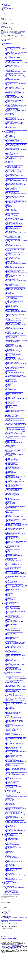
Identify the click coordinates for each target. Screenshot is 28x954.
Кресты (8, 386)
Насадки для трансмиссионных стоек (15, 92)
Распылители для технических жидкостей (16, 263)
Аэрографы (9, 663)
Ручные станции (10, 707)
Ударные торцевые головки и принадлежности (13, 561)
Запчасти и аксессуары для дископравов (16, 233)
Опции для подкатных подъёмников (15, 75)
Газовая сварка (10, 803)
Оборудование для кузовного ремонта (12, 672)
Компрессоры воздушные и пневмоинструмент (15, 360)
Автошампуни (9, 852)
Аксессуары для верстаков (12, 615)
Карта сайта (3, 936)
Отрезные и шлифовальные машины (15, 508)
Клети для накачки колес (12, 153)
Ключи (8, 547)
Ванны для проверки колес (13, 228)
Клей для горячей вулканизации (14, 868)
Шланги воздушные (11, 198)
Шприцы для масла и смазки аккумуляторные (13, 530)
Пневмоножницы (10, 475)
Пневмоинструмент (11, 397)
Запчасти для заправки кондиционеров (15, 705)
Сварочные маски (10, 804)
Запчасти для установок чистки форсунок (16, 431)
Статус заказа (4, 918)
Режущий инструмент (11, 556)
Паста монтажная (10, 207)
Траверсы (8, 56)
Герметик (8, 205)
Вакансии (5, 913)
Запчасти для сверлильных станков (15, 328)
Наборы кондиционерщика (13, 712)
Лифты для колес (10, 114)
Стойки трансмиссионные (12, 91)
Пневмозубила (9, 466)
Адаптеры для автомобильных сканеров (16, 449)
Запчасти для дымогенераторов (14, 442)
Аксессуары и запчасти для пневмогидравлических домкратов (14, 99)
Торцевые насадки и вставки (13, 549)
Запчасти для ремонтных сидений (14, 621)
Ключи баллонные (10, 231)
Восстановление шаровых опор (14, 346)
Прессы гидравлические (12, 82)
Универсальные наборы (12, 536)
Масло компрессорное (11, 399)
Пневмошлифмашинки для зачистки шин (16, 185)
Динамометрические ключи (13, 545)
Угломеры (8, 598)
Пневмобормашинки (11, 472)
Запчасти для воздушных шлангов (14, 320)
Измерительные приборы (12, 713)
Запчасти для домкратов (12, 104)
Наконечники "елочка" (12, 381)
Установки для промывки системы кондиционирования (14, 730)
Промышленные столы (12, 637)
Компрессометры (10, 445)
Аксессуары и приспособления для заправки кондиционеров (14, 718)
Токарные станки (10, 329)
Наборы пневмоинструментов (13, 468)
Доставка (24, 917)
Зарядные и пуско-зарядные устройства (16, 294)
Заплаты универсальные (12, 211)
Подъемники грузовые (11, 785)
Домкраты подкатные (11, 101)
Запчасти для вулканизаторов (13, 172)
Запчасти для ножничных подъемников (16, 71)
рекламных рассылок (18, 33)
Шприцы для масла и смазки (13, 504)
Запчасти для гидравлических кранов (15, 89)
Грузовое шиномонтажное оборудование (16, 737)
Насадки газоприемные (12, 306)
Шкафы (8, 634)
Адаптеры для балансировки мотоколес (16, 830)
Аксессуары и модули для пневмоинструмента (12, 491)
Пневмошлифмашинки (12, 464)
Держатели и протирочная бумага (14, 632)
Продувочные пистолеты (12, 467)
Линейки (8, 591)
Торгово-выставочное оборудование (15, 887)
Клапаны (8, 406)
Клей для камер (10, 864)
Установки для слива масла (13, 254)
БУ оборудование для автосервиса (11, 894)
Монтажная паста (10, 865)
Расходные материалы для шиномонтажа (16, 201)
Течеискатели (9, 724)
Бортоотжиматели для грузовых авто (15, 743)
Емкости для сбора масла (12, 262)
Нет (12, 23)
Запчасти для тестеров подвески (14, 237)
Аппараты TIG (10, 800)
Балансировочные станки (12, 145)
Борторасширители (11, 174)
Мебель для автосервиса (12, 602)
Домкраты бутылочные (12, 166)
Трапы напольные (10, 357)
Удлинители (9, 552)
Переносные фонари (11, 842)
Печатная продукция (11, 890)
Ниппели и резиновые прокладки (14, 721)
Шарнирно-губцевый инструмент (14, 555)
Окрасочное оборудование (9, 639)
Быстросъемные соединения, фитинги (15, 200)
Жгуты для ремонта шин (12, 222)
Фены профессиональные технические (15, 514)
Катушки (8, 303)
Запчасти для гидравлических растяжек (16, 689)
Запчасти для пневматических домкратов (16, 130)
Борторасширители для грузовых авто (15, 744)
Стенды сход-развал (8, 131)
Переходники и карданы (12, 554)
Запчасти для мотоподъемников (14, 80)
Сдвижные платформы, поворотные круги (16, 137)
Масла (7, 860)
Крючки (8, 629)
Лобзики (8, 515)
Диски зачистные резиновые (13, 220)
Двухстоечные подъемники (13, 47)
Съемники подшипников (12, 571)
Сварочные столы (10, 635)
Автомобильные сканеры (12, 447)
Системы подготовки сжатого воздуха (15, 658)
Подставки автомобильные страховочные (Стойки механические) (16, 341)
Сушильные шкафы (11, 633)
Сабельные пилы (10, 503)
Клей (7, 204)
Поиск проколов (10, 873)
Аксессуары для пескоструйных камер (15, 275)
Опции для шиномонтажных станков (15, 141)
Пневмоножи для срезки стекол (14, 484)
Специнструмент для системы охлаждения (16, 572)
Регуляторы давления (11, 405)
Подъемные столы (10, 95)
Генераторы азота (10, 192)
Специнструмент (10, 563)
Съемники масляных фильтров (13, 568)
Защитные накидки (11, 856)
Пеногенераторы (10, 840)
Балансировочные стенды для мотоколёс (16, 152)
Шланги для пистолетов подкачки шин (15, 182)
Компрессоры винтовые (12, 364)
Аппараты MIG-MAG (11, 791)
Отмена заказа (19, 918)
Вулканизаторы (10, 170)
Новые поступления (8, 43)
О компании (6, 1)
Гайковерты (9, 176)
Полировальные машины (12, 494)
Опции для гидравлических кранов (15, 88)
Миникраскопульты (11, 661)
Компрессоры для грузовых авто (14, 755)
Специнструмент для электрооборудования (11, 582)
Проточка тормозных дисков (13, 239)
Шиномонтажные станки (12, 140)
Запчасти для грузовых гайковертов (15, 763)
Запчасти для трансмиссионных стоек (15, 93)
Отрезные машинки (11, 469)
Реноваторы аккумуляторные (13, 525)
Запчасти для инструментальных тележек (16, 610)
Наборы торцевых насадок (12, 539)
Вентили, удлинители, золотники (14, 218)
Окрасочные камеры (11, 641)
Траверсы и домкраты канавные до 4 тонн (16, 62)
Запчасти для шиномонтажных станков (16, 144)
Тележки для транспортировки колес (15, 169)
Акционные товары (8, 884)
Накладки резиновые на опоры (14, 51)
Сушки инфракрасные (11, 651)
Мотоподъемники (10, 826)
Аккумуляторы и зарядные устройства (15, 506)
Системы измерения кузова (13, 693)
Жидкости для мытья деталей (13, 323)
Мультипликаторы (10, 569)
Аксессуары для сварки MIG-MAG (14, 812)
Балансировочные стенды (12, 829)
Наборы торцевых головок (12, 537)
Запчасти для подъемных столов (14, 96)
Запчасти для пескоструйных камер (15, 277)
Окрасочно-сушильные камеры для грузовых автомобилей (15, 735)
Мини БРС (9, 394)
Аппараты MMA (10, 799)
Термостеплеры (10, 694)
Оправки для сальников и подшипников (16, 576)
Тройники (8, 385)
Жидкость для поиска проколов (14, 223)
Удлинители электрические (13, 532)
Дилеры (5, 9)
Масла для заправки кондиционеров (15, 725)
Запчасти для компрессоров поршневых (16, 363)
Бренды (5, 4)
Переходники (9, 307)
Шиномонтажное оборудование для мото (16, 827)
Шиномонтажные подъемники (13, 158)
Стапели (8, 673)
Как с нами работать (6, 917)
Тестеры (8, 577)
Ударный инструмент (11, 558)
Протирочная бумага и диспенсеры (15, 358)
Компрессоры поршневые (12, 362)
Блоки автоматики (10, 403)
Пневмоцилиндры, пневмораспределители (16, 398)
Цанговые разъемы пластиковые (14, 393)
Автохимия (9, 851)
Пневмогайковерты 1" (11, 462)
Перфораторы (9, 512)
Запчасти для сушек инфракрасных (15, 652)
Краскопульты (9, 659)
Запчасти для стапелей (11, 674)
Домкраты (8, 162)
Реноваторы (9, 501)
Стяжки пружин (10, 344)
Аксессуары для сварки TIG (13, 813)
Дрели (7, 511)
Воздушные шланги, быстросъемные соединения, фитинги (15, 197)
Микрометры (9, 593)
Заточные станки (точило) (12, 517)
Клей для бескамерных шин (13, 866)
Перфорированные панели (12, 616)
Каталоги (16, 920)
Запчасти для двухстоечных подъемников (16, 52)
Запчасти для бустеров (11, 188)
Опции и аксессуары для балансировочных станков (12, 147)
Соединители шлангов (11, 389)
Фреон (8, 726)
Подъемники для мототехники (13, 79)
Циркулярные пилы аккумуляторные (15, 528)
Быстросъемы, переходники (13, 711)
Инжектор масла (10, 722)
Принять (25, 948)
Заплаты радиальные (11, 210)
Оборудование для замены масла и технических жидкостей (14, 246)
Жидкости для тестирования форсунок (15, 429)
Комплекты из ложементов (13, 542)
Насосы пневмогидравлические (14, 123)
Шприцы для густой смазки (13, 258)
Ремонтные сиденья (11, 620)
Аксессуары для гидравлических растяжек (16, 687)
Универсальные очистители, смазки (15, 853)
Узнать (2, 30)
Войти (2, 15)
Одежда (8, 888)
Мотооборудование (8, 825)
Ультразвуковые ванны (11, 298)
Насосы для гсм (10, 261)
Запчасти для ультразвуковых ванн (14, 301)
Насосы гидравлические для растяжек (15, 686)
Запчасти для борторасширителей (14, 175)
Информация (6, 5)
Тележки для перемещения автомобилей (16, 678)
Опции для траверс (11, 63)
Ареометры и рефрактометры (13, 450)
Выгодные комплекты (11, 54)
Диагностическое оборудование (11, 416)
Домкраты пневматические (13, 128)
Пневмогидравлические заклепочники (15, 481)
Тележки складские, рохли (12, 115)
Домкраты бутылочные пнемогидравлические (12, 337)
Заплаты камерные (11, 209)
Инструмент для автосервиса (10, 456)
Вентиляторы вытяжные (12, 309)
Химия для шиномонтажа (12, 862)
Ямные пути (9, 135)
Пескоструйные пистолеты (13, 271)
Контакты (5, 10)
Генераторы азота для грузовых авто (15, 747)
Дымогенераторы (10, 441)
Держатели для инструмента (13, 630)
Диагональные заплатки (12, 215)
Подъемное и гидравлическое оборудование (14, 45)
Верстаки (8, 613)
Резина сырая (9, 214)
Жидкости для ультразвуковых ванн (15, 300)
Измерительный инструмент (13, 589)
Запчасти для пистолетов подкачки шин (16, 184)
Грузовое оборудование (9, 733)
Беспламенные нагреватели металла (15, 516)
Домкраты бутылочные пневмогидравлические (12, 108)
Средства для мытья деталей (13, 874)
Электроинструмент (11, 507)
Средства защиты (10, 276)
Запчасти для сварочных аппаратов (15, 820)
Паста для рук (9, 881)
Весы (7, 715)
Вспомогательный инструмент (13, 587)
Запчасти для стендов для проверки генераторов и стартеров (15, 421)
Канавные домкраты (11, 759)
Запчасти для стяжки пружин (13, 345)
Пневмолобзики (10, 473)
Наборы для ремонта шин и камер (14, 224)
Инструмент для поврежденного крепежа (16, 585)
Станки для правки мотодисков (14, 833)
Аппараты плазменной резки (13, 801)
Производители (4, 921)
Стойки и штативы (11, 597)
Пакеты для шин (10, 227)
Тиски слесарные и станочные (13, 342)
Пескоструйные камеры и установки (15, 270)
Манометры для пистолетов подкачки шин (16, 180)
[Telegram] (17, 38)
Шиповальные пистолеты (12, 191)
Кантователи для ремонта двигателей (15, 288)
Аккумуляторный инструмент (13, 495)
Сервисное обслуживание (7, 920)
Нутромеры (9, 594)
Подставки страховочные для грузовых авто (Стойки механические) (16, 780)
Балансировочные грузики (12, 202)
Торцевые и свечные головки (13, 546)
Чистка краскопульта (11, 670)
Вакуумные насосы (11, 708)
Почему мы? (6, 909)
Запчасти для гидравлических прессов (15, 86)
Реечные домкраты (11, 118)
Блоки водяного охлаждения (13, 818)
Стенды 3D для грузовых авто (13, 753)
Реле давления (9, 402)
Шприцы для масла (11, 259)
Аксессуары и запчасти (12, 134)
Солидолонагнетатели (11, 257)
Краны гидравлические (12, 87)
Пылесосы (8, 848)
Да (9, 23)
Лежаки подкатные (11, 622)
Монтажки (9, 230)
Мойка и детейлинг (8, 834)
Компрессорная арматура (12, 401)
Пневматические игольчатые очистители (16, 476)
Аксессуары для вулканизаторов (14, 171)
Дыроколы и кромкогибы (12, 493)
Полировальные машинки (12, 510)
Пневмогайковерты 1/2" (12, 459)
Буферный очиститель (11, 872)
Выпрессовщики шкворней (13, 351)
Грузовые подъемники (11, 127)
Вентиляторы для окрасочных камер (15, 643)
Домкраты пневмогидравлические (14, 97)
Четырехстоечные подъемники (13, 53)
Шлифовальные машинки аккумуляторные (16, 524)
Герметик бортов (10, 870)
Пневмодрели (9, 471)
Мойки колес (9, 154)
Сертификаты (6, 911)
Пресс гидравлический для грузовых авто (16, 778)
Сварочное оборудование (12, 690)
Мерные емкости (10, 265)
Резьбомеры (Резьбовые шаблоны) (14, 600)
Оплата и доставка (8, 8)
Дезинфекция (9, 731)
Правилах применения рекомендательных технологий (9, 949)
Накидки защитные (11, 355)
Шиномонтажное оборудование (11, 139)
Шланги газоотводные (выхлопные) (15, 310)
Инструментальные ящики (12, 626)
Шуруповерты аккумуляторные (14, 521)
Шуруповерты (9, 498)
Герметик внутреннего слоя (13, 869)
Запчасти (5, 44)
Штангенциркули (10, 599)
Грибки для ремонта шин (12, 213)
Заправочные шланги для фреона (14, 720)
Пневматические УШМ (12, 482)
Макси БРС (9, 380)
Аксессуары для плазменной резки (14, 817)
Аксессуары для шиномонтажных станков (16, 143)
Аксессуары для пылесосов (13, 849)
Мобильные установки (12, 305)
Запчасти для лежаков (11, 624)
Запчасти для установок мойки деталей (16, 324)
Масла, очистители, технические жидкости (14, 859)
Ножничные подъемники (12, 66)
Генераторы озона (10, 353)
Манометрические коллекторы (13, 709)
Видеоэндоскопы (10, 453)
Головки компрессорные (12, 415)
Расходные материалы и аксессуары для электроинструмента (16, 520)
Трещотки (8, 550)
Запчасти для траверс (11, 65)
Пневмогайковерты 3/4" (12, 460)
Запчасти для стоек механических (14, 122)
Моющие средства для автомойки (14, 879)
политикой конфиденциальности (8, 32)
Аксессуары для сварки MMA (13, 811)
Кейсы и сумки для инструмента (14, 628)
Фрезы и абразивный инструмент (14, 219)
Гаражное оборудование (9, 235)
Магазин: (3, 36)
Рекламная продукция (8, 886)
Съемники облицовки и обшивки (14, 584)
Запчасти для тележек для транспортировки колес (12, 683)
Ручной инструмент (11, 217)
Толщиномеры (9, 446)
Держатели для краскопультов (13, 669)
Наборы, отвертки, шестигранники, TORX (16, 541)
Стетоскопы (9, 451)
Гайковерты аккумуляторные (13, 523)
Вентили (8, 384)
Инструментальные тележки (13, 606)
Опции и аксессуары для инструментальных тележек (13, 608)
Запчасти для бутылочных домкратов (15, 106)
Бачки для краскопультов (12, 667)
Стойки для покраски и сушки (13, 654)
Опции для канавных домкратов (14, 760)
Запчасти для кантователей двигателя (15, 289)
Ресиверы (8, 371)
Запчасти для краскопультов (13, 660)
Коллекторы (9, 396)
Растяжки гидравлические (12, 685)
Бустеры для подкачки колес (13, 187)
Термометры (9, 455)
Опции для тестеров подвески (13, 236)
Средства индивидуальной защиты (14, 359)
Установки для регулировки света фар (15, 423)
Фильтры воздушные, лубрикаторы (15, 372)
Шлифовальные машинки (12, 499)
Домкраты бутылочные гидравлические (16, 105)
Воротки (8, 551)
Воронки (8, 266)
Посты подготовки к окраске (13, 647)
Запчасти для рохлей (11, 117)
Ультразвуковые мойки (11, 432)
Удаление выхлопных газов (13, 302)
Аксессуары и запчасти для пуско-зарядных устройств (14, 296)
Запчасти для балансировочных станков (16, 149)
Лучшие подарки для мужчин (10, 892)
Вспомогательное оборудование (14, 354)
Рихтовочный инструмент (12, 691)
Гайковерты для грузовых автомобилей (16, 761)
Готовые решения (10, 604)
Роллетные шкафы (10, 638)
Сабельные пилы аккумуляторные (14, 527)
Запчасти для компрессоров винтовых (15, 367)
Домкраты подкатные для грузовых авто (16, 768)
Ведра (7, 625)
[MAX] (18, 38)
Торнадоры (9, 480)
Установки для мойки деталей (13, 322)
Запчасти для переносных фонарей (14, 350)
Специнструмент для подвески (14, 567)
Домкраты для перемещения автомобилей (16, 110)
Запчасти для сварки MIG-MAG (14, 792)
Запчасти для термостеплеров (13, 696)
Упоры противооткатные (12, 788)
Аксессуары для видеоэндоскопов (14, 454)
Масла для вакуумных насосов (13, 728)
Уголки (8, 388)
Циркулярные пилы (11, 502)
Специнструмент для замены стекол (15, 586)
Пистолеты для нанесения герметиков (15, 479)
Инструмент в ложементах (12, 543)
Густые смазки (9, 878)
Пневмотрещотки (10, 463)
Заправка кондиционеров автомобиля (12, 702)
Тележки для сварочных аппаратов (14, 807)
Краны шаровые (10, 407)
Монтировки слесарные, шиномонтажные (16, 700)
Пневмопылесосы (10, 486)
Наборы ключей (10, 538)
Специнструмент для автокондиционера (16, 573)
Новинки (5, 3)
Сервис (5, 7)
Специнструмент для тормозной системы (16, 574)
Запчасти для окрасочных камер (14, 646)
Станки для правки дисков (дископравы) (16, 232)
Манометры (9, 408)
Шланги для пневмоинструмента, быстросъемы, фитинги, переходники (15, 488)
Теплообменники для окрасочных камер (16, 642)
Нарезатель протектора (12, 750)
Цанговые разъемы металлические (14, 392)
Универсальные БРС (11, 379)
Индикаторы (9, 590)
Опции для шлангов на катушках (14, 375)
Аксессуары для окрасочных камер (14, 645)
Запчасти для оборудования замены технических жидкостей (15, 268)
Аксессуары (9, 805)
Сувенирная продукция (12, 891)
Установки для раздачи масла (13, 255)
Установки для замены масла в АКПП (15, 248)
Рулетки (8, 595)
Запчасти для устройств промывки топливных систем (14, 439)
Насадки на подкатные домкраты (14, 102)
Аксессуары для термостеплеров (14, 695)
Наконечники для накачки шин (14, 183)
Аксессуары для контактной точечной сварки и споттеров (15, 815)
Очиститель (9, 206)
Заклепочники (9, 559)
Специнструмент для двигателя (14, 564)
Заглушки (8, 390)
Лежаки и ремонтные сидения (13, 847)
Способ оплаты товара (16, 917)
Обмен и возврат (11, 918)
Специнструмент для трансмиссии (14, 565)
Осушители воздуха (11, 370)
